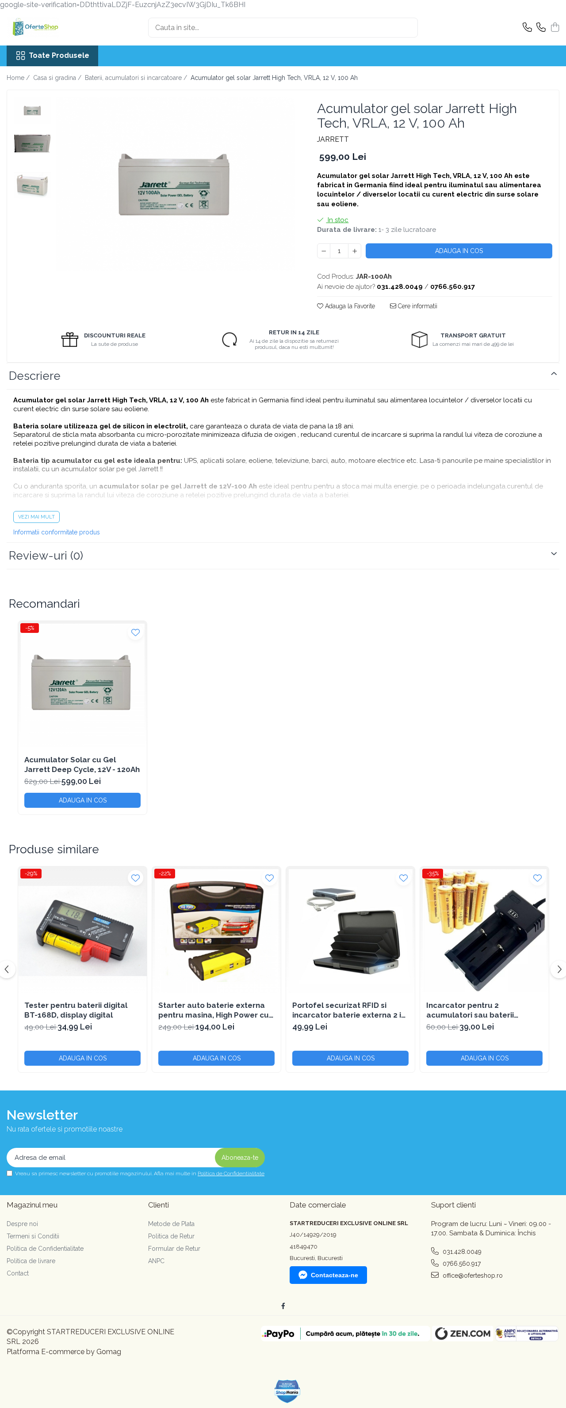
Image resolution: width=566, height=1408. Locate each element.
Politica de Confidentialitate (231, 1173)
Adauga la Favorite (349, 306)
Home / (19, 77)
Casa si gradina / (58, 77)
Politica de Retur (171, 1236)
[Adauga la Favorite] (135, 632)
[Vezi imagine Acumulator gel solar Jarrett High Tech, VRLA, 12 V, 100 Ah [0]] (32, 110)
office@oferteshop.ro (472, 1275)
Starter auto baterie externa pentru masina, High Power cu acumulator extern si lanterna (214, 1010)
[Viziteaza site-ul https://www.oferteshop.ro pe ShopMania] (287, 1391)
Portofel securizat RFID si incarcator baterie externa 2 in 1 (348, 1010)
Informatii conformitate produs (56, 532)
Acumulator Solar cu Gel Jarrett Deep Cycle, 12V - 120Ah (82, 764)
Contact (18, 1273)
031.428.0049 (461, 1251)
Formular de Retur (174, 1248)
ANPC (156, 1260)
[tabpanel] (175, 184)
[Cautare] (407, 28)
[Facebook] (283, 1306)
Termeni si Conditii (33, 1236)
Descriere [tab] (35, 375)
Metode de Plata (171, 1223)
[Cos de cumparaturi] (554, 28)
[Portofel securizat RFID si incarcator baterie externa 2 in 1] (350, 931)
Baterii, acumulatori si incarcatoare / (137, 77)
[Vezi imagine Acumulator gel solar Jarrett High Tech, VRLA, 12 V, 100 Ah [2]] (32, 185)
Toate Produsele (59, 55)
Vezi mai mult (36, 517)
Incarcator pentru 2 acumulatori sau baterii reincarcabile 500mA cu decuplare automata (470, 1010)
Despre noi (22, 1223)
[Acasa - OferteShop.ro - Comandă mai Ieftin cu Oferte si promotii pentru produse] (51, 28)
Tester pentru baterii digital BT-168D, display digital (75, 1010)
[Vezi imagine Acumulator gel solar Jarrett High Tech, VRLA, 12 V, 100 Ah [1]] (32, 144)
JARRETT (333, 139)
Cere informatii (416, 306)
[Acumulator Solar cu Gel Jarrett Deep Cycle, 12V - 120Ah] (82, 685)
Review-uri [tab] (46, 555)
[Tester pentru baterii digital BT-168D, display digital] (82, 931)
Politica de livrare (31, 1260)
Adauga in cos (459, 250)
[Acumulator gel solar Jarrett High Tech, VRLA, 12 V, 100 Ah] (175, 184)
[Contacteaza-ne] (527, 28)
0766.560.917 (461, 1263)
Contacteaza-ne (334, 1275)
